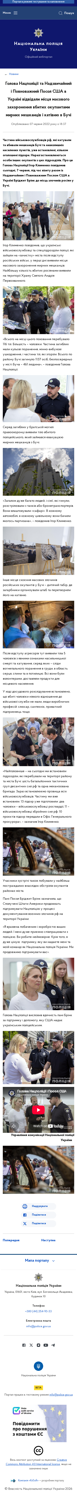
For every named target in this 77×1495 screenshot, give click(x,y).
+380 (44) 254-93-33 (38, 1311)
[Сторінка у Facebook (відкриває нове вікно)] (24, 1345)
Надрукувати (40, 1206)
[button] (38, 1260)
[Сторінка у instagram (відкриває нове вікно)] (38, 1345)
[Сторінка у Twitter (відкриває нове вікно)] (31, 1345)
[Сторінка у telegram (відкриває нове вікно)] (53, 1345)
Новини (14, 74)
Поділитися (39, 1215)
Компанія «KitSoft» (28, 1480)
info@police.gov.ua (38, 1326)
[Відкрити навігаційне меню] (15, 13)
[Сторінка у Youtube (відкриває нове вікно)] (46, 1345)
